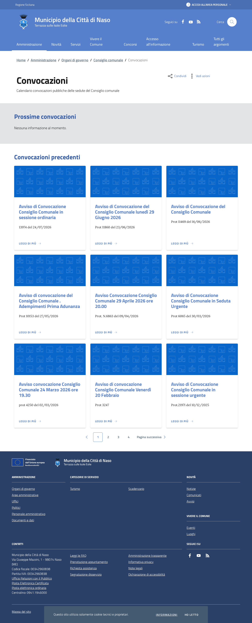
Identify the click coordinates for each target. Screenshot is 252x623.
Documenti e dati (23, 520)
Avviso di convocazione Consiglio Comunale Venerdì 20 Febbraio (123, 389)
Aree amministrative (25, 495)
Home (21, 60)
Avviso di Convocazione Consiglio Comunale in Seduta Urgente (201, 300)
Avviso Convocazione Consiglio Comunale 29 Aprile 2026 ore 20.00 (126, 300)
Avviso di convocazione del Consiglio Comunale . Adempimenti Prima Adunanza (49, 300)
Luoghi (191, 534)
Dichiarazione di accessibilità (146, 574)
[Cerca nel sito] (232, 22)
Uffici (15, 501)
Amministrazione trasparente (147, 555)
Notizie (191, 488)
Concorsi (130, 44)
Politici (16, 507)
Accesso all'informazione (158, 41)
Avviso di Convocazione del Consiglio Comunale (198, 209)
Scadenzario (136, 488)
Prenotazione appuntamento (89, 561)
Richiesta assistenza (83, 568)
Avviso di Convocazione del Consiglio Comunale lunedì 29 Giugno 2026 (124, 212)
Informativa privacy (141, 561)
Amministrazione (43, 60)
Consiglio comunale (108, 60)
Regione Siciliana (24, 5)
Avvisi (190, 501)
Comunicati (194, 495)
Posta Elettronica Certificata (30, 583)
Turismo (198, 44)
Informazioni (167, 614)
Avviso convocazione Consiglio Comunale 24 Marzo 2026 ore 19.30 (49, 389)
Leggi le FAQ (78, 555)
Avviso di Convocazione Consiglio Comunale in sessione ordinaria (42, 212)
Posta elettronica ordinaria (29, 587)
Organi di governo (74, 60)
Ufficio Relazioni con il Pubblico (32, 578)
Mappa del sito (21, 611)
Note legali (135, 568)
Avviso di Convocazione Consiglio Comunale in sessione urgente (194, 389)
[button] (209, 4)
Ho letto (191, 614)
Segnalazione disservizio (86, 574)
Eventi (191, 527)
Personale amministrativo (28, 513)
